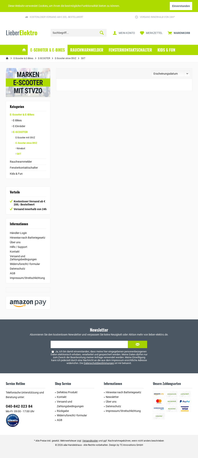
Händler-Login (18, 233)
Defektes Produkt (67, 392)
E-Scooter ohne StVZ (26, 143)
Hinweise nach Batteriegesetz (27, 237)
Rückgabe (63, 410)
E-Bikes (17, 120)
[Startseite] (24, 50)
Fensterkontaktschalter (24, 167)
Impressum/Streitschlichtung (27, 277)
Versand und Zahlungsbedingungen (23, 258)
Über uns (15, 242)
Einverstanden (181, 6)
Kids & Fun (16, 173)
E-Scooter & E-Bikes (22, 114)
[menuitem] (179, 33)
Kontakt (15, 251)
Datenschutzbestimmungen (99, 363)
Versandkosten (90, 440)
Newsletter (112, 396)
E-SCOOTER (20, 132)
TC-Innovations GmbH (131, 445)
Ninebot (20, 148)
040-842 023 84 (19, 406)
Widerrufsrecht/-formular (25, 264)
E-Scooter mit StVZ (25, 137)
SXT (18, 154)
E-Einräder (18, 126)
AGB (12, 273)
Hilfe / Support (18, 246)
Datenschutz (17, 268)
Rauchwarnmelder (21, 161)
